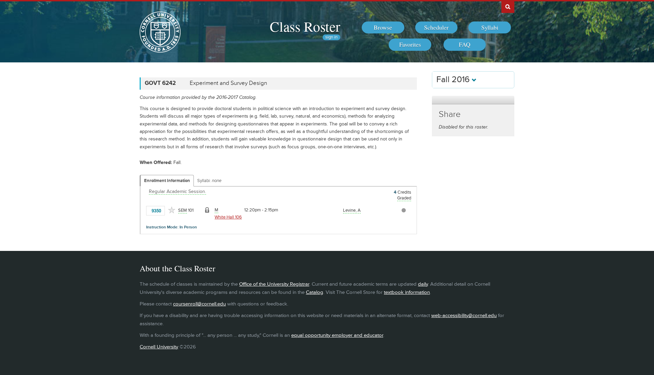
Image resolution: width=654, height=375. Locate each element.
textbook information (407, 292)
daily (423, 284)
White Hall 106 (228, 217)
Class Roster (305, 26)
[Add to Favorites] (171, 210)
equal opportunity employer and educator (337, 335)
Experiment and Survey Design (228, 83)
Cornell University (159, 347)
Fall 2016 (454, 79)
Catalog (314, 292)
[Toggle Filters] (473, 100)
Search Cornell (507, 6)
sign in (331, 37)
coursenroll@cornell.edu (199, 304)
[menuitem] (383, 27)
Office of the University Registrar (274, 284)
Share (450, 114)
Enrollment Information (167, 180)
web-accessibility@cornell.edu (464, 315)
